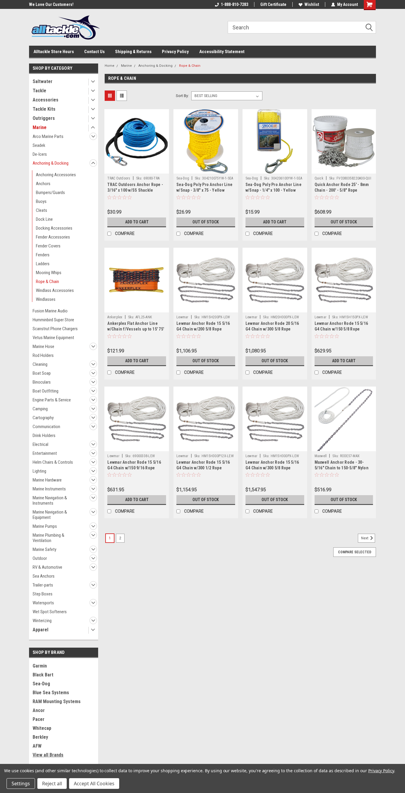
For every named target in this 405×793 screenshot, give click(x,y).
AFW (37, 746)
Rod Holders (43, 355)
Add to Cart (137, 222)
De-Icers (40, 154)
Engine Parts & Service (52, 400)
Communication (46, 426)
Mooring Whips (48, 272)
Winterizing (42, 620)
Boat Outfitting (45, 391)
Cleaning (40, 364)
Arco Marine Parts (48, 136)
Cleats (41, 210)
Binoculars (42, 382)
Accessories (45, 100)
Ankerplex (114, 317)
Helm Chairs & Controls (53, 462)
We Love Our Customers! (51, 4)
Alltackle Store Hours (54, 51)
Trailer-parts (43, 585)
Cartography (43, 417)
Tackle (39, 90)
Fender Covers (48, 246)
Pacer (38, 719)
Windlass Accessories (55, 290)
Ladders (43, 263)
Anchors (43, 183)
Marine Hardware (47, 480)
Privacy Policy (175, 51)
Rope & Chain (47, 281)
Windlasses (45, 299)
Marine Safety (44, 549)
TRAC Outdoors (118, 178)
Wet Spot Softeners (50, 611)
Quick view (136, 169)
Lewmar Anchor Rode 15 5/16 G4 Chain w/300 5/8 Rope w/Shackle (272, 468)
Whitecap (42, 728)
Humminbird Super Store (53, 319)
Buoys (41, 201)
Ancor (39, 710)
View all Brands (48, 755)
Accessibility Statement (222, 51)
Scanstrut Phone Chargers (55, 328)
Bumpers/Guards (50, 192)
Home (109, 66)
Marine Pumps (45, 526)
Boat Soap (42, 373)
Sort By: (182, 95)
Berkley (40, 737)
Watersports (43, 603)
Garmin (40, 666)
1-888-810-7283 (234, 4)
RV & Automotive (47, 567)
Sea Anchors (44, 576)
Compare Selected (354, 552)
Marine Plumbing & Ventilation (48, 538)
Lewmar (182, 317)
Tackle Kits (44, 109)
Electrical (40, 444)
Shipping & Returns (133, 51)
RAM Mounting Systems (57, 701)
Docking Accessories (54, 228)
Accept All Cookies (94, 783)
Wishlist (311, 4)
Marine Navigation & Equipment (50, 514)
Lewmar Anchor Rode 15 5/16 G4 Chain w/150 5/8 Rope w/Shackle (341, 329)
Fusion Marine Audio (50, 311)
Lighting (39, 471)
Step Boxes (42, 594)
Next (365, 538)
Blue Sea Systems (51, 692)
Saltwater (42, 81)
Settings (21, 783)
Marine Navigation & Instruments (50, 500)
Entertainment (45, 453)
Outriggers (44, 118)
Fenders (43, 255)
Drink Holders (44, 435)
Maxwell (321, 456)
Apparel (40, 630)
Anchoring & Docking (50, 163)
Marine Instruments (49, 489)
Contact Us (94, 51)
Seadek (39, 145)
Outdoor (40, 558)
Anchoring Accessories (56, 174)
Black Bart (43, 675)
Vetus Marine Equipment (53, 337)
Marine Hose (43, 346)
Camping (40, 408)
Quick (319, 178)
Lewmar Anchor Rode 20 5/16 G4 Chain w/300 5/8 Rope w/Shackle (272, 329)
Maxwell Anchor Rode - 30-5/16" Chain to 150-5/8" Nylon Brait (342, 468)
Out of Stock (205, 222)
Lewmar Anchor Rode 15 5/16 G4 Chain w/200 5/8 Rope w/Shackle (203, 329)
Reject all (52, 783)
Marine (40, 127)
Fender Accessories (53, 237)
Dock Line (44, 219)
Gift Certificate (273, 4)
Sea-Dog (41, 683)
